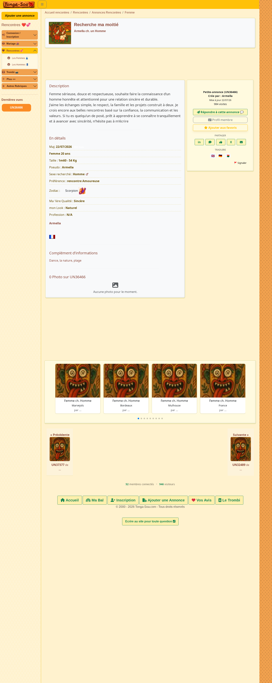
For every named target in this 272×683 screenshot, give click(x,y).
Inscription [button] (125, 500)
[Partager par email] (241, 142)
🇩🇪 (220, 156)
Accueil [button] (72, 500)
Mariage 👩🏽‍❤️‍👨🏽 (12, 43)
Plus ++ (11, 79)
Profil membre (222, 120)
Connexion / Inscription (13, 35)
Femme (130, 12)
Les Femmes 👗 (20, 58)
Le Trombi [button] (230, 500)
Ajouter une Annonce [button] (166, 500)
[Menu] (42, 4)
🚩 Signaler (240, 162)
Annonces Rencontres (106, 12)
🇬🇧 (213, 156)
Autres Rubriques (17, 86)
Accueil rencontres (57, 12)
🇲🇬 (227, 156)
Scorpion (72, 191)
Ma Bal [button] (97, 500)
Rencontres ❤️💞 (16, 25)
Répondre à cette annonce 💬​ (222, 112)
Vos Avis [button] (203, 500)
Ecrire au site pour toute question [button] (149, 521)
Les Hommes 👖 (20, 64)
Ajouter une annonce (20, 15)
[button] (138, 418)
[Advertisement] (150, 65)
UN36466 (16, 107)
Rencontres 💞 (14, 50)
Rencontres (80, 12)
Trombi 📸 (12, 72)
